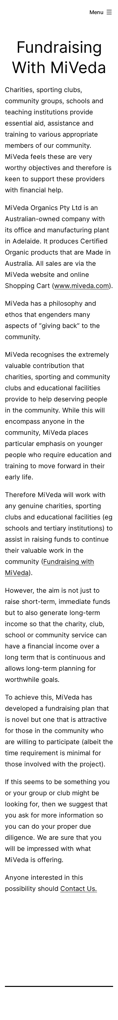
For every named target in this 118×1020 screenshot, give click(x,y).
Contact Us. (78, 889)
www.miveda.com (81, 286)
